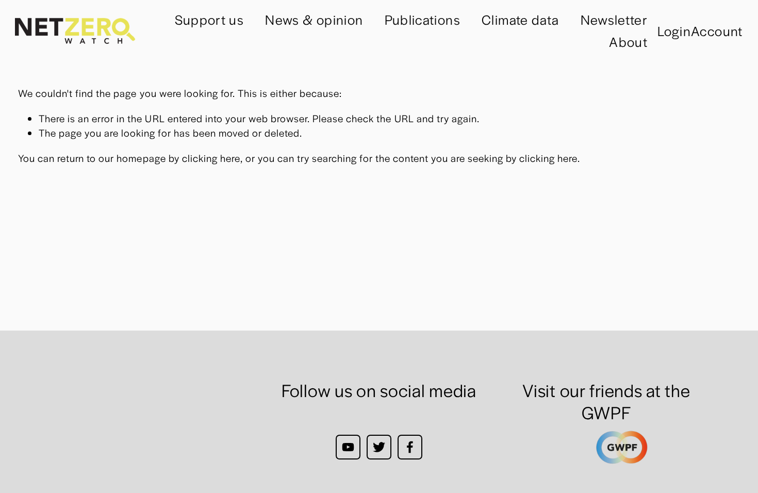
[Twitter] (379, 447)
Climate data (520, 19)
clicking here (211, 158)
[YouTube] (348, 447)
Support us (209, 19)
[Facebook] (410, 447)
